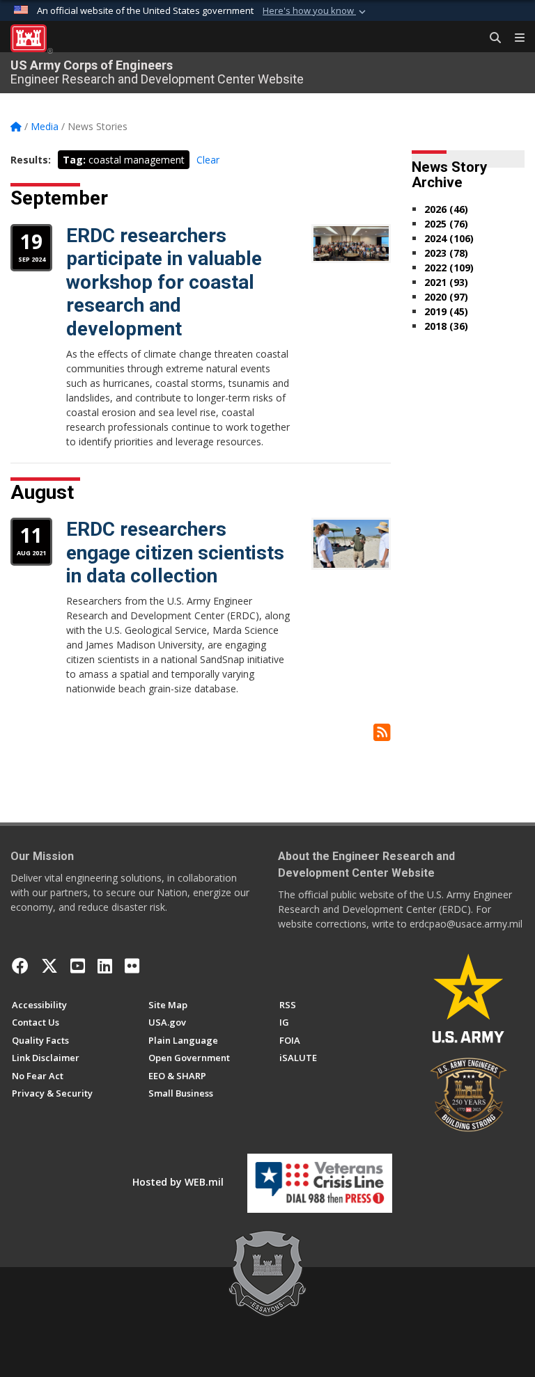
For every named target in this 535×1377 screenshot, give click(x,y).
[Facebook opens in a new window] (20, 965)
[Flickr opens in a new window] (132, 965)
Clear (207, 159)
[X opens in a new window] (49, 965)
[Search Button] (490, 38)
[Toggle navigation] (514, 38)
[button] (316, 11)
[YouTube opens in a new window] (77, 965)
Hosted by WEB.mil (178, 1181)
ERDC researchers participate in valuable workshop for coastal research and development (164, 282)
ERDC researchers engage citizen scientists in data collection (175, 552)
